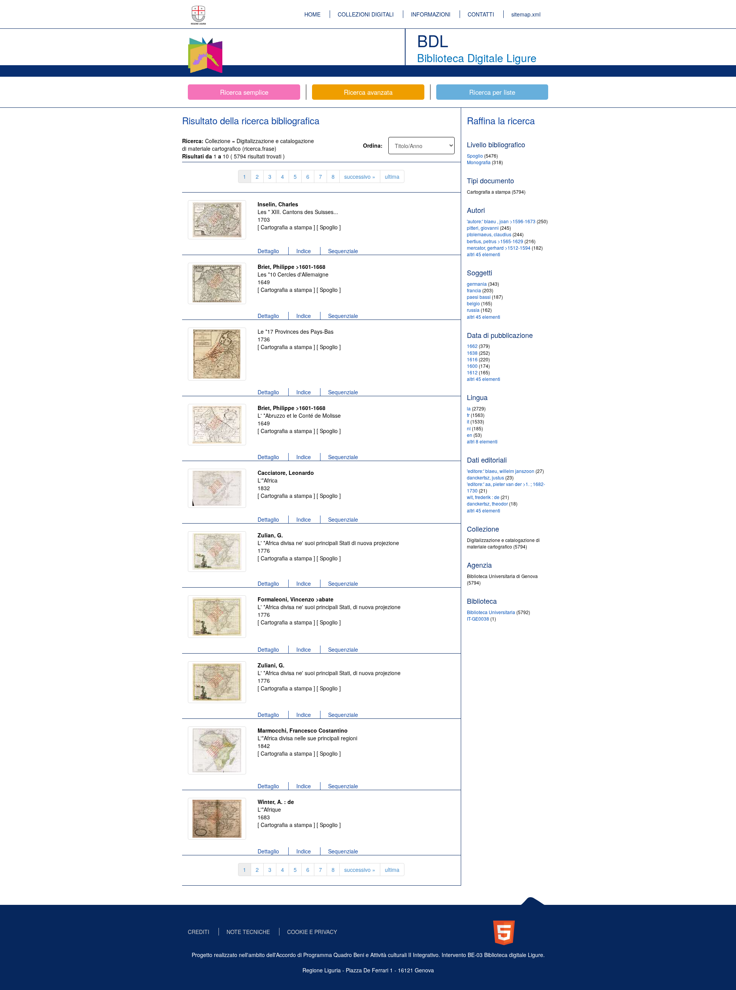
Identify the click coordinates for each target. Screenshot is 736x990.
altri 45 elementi (483, 254)
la (469, 408)
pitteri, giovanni (483, 227)
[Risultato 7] (217, 616)
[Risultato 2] (217, 283)
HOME (312, 14)
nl (469, 428)
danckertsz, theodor (487, 503)
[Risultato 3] (217, 354)
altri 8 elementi (482, 441)
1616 (472, 359)
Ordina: (373, 145)
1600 (472, 365)
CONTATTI (481, 14)
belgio (473, 303)
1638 (472, 352)
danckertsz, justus (485, 477)
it (468, 421)
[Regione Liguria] (198, 9)
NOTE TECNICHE (248, 932)
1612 (472, 372)
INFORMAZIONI (430, 14)
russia (473, 309)
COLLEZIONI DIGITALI (366, 14)
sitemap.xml (525, 14)
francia (474, 290)
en (469, 435)
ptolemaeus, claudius (489, 234)
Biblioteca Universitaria (491, 612)
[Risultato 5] (217, 488)
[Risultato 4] (217, 424)
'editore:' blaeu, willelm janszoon (500, 471)
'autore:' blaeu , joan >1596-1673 (501, 221)
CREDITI (198, 932)
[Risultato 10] (217, 819)
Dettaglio (268, 251)
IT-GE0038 (478, 618)
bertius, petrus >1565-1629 (495, 241)
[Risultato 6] (217, 551)
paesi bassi (479, 296)
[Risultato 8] (217, 682)
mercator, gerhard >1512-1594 (499, 247)
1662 (472, 346)
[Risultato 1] (217, 219)
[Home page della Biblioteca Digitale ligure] (205, 38)
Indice (303, 251)
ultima (392, 176)
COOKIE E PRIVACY (312, 932)
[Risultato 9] (217, 750)
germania (477, 283)
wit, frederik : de (483, 497)
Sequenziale (343, 251)
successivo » (359, 176)
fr (468, 415)
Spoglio (475, 155)
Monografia (479, 162)
